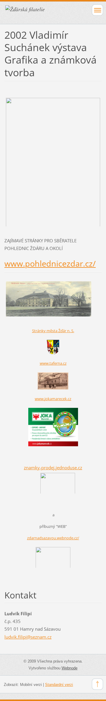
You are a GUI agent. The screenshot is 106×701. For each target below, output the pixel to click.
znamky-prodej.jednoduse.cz (53, 467)
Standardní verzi (59, 684)
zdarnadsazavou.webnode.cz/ (53, 538)
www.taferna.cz (53, 363)
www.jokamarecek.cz (53, 398)
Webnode (69, 668)
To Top (97, 684)
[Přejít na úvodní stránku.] (43, 12)
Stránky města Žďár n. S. (53, 330)
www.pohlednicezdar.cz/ (50, 263)
